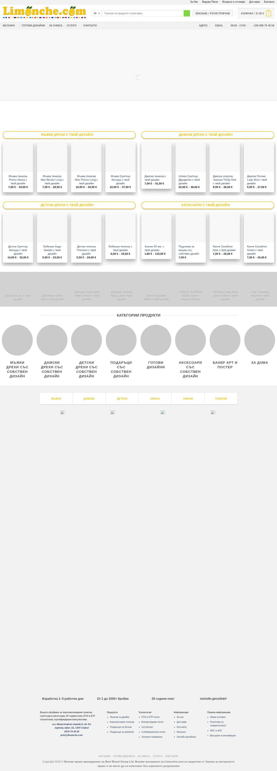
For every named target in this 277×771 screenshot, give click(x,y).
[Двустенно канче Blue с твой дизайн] (52, 289)
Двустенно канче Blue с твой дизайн (52, 297)
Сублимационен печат (154, 732)
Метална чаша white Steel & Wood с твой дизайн (86, 295)
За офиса (56, 25)
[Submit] (187, 13)
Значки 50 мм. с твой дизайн (154, 248)
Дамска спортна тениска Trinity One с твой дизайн (224, 180)
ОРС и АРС (216, 730)
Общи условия (218, 717)
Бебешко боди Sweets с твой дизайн (52, 250)
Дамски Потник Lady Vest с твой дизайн (257, 180)
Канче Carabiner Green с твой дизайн (257, 250)
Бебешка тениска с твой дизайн (120, 248)
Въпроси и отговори (233, 1)
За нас (180, 717)
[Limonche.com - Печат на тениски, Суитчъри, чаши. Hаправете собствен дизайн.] (44, 13)
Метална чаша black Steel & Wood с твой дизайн (225, 295)
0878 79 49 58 (71, 731)
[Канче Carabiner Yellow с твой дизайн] (155, 289)
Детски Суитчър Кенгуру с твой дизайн (18, 250)
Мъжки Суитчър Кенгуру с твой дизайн (120, 180)
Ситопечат (147, 727)
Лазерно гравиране (152, 737)
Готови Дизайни (33, 25)
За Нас (194, 1)
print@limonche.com (71, 735)
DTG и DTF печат (151, 717)
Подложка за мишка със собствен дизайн (189, 250)
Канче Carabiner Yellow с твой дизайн (155, 297)
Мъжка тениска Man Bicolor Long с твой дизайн (52, 180)
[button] (256, 13)
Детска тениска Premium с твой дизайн (86, 250)
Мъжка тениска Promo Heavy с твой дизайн (18, 180)
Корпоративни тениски (122, 722)
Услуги (72, 25)
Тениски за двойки (119, 717)
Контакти (269, 1)
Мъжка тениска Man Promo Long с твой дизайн (86, 180)
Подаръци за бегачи (121, 727)
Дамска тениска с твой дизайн (155, 178)
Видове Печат (210, 1)
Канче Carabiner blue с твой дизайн (224, 248)
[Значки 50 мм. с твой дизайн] (17, 289)
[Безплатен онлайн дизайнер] (138, 65)
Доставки (254, 1)
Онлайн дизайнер (186, 737)
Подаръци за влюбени (122, 732)
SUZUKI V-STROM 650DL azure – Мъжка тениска (190, 295)
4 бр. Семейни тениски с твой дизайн (260, 295)
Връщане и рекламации (223, 735)
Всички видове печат (153, 722)
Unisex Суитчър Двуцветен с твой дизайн (189, 180)
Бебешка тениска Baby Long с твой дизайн (121, 295)
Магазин (9, 25)
